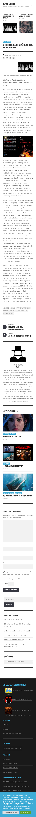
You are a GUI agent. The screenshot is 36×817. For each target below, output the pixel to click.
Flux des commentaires (10, 768)
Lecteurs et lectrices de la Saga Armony (17, 496)
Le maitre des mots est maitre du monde (26, 15)
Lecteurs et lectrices (8, 493)
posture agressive (22, 311)
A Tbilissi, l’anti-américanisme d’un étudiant (8, 16)
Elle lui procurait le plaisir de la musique (17, 624)
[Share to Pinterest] (13, 58)
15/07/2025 (12, 55)
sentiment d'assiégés (8, 313)
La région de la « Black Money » (22, 690)
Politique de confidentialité (12, 733)
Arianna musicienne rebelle (13, 466)
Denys (6, 20)
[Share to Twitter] (7, 58)
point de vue (13, 311)
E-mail (5, 554)
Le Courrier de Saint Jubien (12, 436)
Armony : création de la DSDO (22, 700)
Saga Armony (7, 42)
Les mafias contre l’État (11, 635)
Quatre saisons (16, 791)
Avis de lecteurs (9, 619)
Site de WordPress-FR (10, 772)
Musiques (5, 434)
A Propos (5, 729)
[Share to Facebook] (4, 58)
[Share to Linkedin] (10, 58)
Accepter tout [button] (25, 812)
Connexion (6, 759)
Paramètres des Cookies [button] (11, 812)
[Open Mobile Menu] (31, 5)
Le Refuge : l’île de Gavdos (18, 782)
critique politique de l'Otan (23, 308)
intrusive (5, 311)
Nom (4, 545)
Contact (5, 725)
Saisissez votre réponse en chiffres (12, 579)
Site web (5, 563)
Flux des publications (10, 763)
